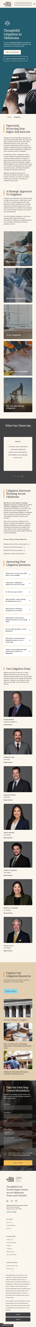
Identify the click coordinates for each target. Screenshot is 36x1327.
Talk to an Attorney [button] (12, 52)
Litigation (17, 117)
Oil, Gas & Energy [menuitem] (11, 1254)
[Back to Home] (8, 4)
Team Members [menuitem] (10, 1225)
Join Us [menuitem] (8, 1228)
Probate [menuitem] (8, 1245)
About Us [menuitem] (9, 1222)
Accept (18, 1314)
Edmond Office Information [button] (13, 550)
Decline (18, 1319)
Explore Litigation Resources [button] (15, 59)
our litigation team (22, 154)
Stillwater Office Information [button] (14, 553)
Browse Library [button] (11, 991)
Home (9, 117)
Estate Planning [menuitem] (11, 1242)
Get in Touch (18, 1163)
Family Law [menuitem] (9, 1239)
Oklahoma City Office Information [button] (15, 544)
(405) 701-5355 (11, 1212)
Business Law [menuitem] (10, 1251)
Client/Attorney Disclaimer (22, 1155)
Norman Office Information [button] (13, 547)
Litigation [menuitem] (9, 1248)
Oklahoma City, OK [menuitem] (12, 1266)
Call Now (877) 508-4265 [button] (23, 4)
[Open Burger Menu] (34, 3)
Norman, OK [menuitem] (10, 1269)
